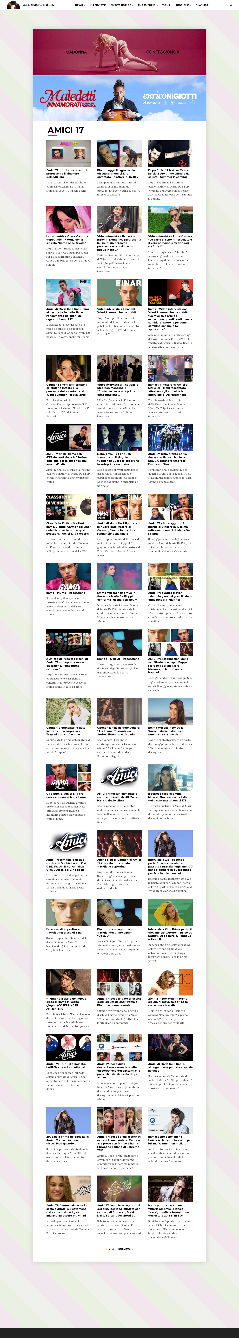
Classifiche (146, 5)
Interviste (98, 5)
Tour (166, 5)
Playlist (202, 5)
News (79, 5)
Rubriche (182, 5)
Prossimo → (125, 1249)
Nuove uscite (121, 5)
